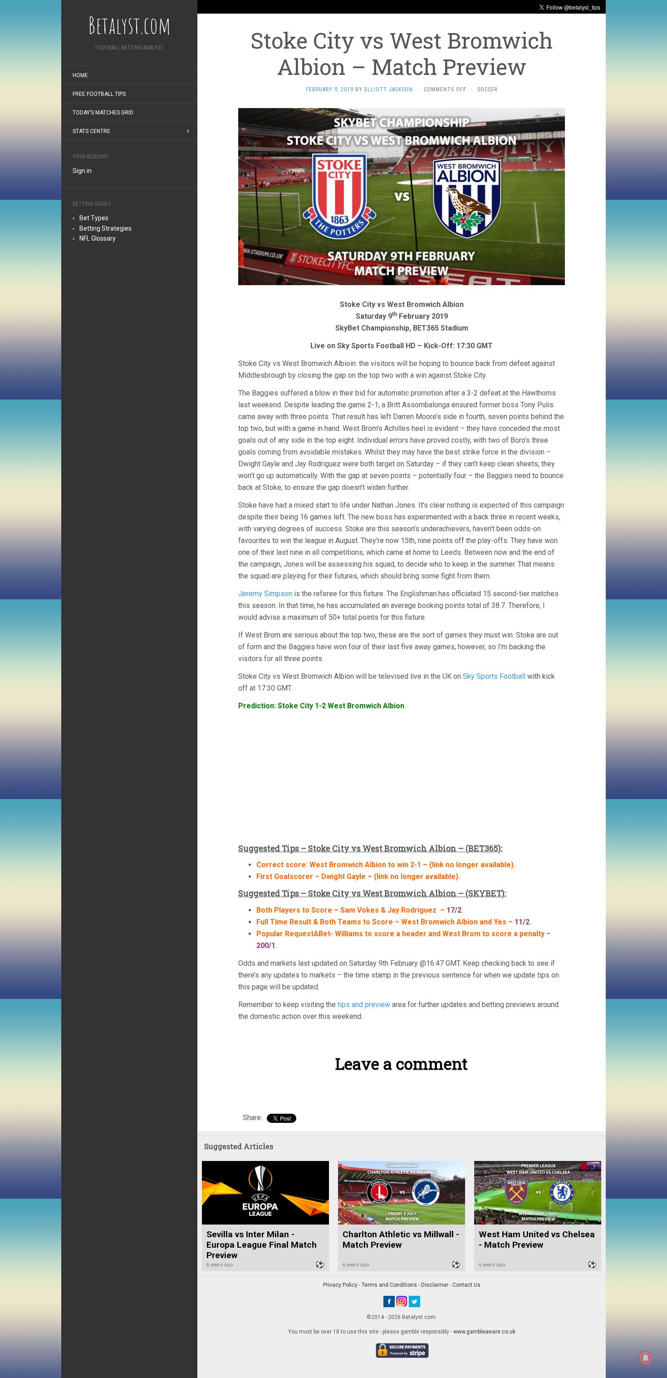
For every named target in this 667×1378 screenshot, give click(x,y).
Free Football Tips (99, 94)
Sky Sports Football (494, 676)
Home (80, 75)
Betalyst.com (129, 25)
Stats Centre (91, 131)
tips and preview (364, 1004)
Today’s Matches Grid (103, 112)
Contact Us (466, 1285)
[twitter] (414, 1301)
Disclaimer (434, 1285)
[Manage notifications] (645, 1358)
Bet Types (93, 218)
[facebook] (389, 1301)
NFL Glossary (97, 238)
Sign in (82, 170)
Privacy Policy (340, 1285)
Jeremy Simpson (265, 593)
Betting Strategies (105, 228)
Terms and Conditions (389, 1285)
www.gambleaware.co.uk (484, 1332)
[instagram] (401, 1301)
